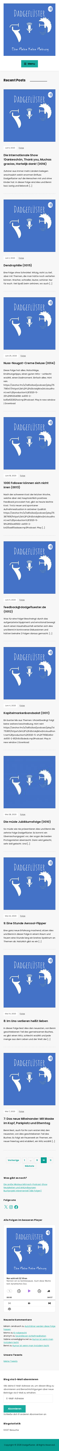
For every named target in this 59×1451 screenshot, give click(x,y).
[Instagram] (11, 1207)
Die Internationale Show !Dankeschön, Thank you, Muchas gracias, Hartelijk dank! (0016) (27, 159)
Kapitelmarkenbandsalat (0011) (27, 713)
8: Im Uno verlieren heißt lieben (26, 1021)
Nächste (29, 1166)
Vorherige (13, 1160)
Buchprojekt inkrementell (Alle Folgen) (23, 1190)
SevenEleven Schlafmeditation (30, 1335)
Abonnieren (14, 1408)
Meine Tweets (10, 1361)
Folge (21, 147)
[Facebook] (16, 1207)
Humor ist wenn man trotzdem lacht (30, 1345)
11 (50, 1160)
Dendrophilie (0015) (18, 265)
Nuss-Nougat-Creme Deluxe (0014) (29, 363)
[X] (6, 1207)
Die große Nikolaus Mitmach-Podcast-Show (25, 1184)
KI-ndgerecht (20, 1332)
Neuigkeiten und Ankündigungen (20, 1187)
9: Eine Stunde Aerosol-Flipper (25, 923)
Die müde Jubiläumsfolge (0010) (27, 822)
